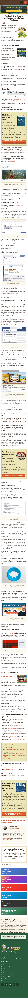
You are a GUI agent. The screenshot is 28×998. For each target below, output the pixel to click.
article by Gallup (11, 728)
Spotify (20, 99)
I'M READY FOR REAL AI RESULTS (13, 475)
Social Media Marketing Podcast (12, 837)
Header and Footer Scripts (17, 498)
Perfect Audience (17, 419)
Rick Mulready (16, 66)
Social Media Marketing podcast (10, 42)
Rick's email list (12, 720)
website (21, 719)
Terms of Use (12, 958)
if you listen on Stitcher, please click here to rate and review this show (14, 757)
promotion (12, 161)
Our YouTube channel (5, 970)
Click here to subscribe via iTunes (10, 768)
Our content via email (5, 966)
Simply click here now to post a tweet (15, 749)
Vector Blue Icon (6, 778)
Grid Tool (13, 633)
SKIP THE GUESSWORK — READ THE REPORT (14, 141)
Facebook (7, 820)
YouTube (7, 100)
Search (21, 2)
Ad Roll (10, 419)
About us (3, 964)
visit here (15, 706)
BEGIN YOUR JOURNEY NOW (14, 11)
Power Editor (8, 731)
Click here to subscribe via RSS (10, 769)
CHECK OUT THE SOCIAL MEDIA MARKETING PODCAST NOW (14, 814)
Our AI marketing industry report (7, 976)
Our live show (4, 972)
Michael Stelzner (14, 828)
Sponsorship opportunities (6, 978)
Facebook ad (9, 150)
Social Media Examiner (8, 2)
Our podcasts (4, 968)
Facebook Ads (14, 820)
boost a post (7, 251)
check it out (4, 664)
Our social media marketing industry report (9, 974)
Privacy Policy (19, 958)
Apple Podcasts (14, 99)
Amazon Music (12, 100)
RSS (18, 100)
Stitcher (17, 771)
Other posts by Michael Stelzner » (9, 842)
